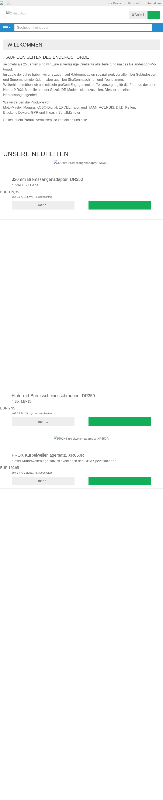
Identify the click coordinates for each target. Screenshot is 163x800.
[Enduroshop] (16, 13)
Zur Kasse (114, 3)
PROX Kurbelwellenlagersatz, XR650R (48, 455)
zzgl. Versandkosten (40, 196)
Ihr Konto (134, 3)
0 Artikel (138, 15)
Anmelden (154, 3)
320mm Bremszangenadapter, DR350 (47, 179)
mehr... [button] (43, 205)
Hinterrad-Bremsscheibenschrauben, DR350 (53, 395)
